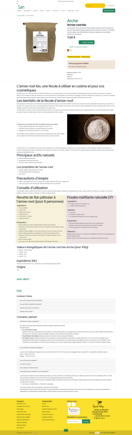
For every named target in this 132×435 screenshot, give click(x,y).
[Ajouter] (76, 42)
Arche (72, 20)
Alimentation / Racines (86, 56)
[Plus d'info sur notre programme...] (91, 64)
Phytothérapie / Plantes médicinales (74, 56)
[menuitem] (20, 10)
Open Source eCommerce (109, 433)
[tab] (66, 300)
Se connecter (111, 5)
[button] (86, 42)
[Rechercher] (103, 5)
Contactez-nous (109, 10)
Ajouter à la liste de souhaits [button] (78, 47)
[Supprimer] (69, 42)
